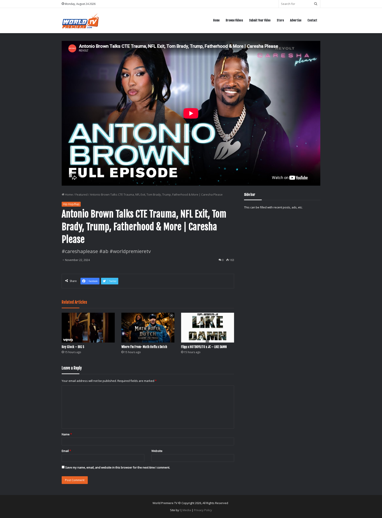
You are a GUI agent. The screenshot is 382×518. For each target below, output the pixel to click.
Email (66, 451)
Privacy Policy (203, 510)
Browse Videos (234, 20)
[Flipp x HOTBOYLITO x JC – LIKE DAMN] (207, 328)
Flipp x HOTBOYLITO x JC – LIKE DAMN (204, 347)
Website (156, 451)
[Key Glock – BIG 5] (88, 328)
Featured (81, 194)
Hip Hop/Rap (71, 204)
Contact (312, 20)
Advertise (295, 20)
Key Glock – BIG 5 (73, 347)
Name (67, 434)
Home (216, 20)
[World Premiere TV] (80, 20)
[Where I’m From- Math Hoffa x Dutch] (147, 328)
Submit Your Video (260, 20)
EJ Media (185, 510)
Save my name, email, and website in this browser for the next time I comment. (117, 467)
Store (280, 20)
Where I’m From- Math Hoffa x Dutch (144, 347)
